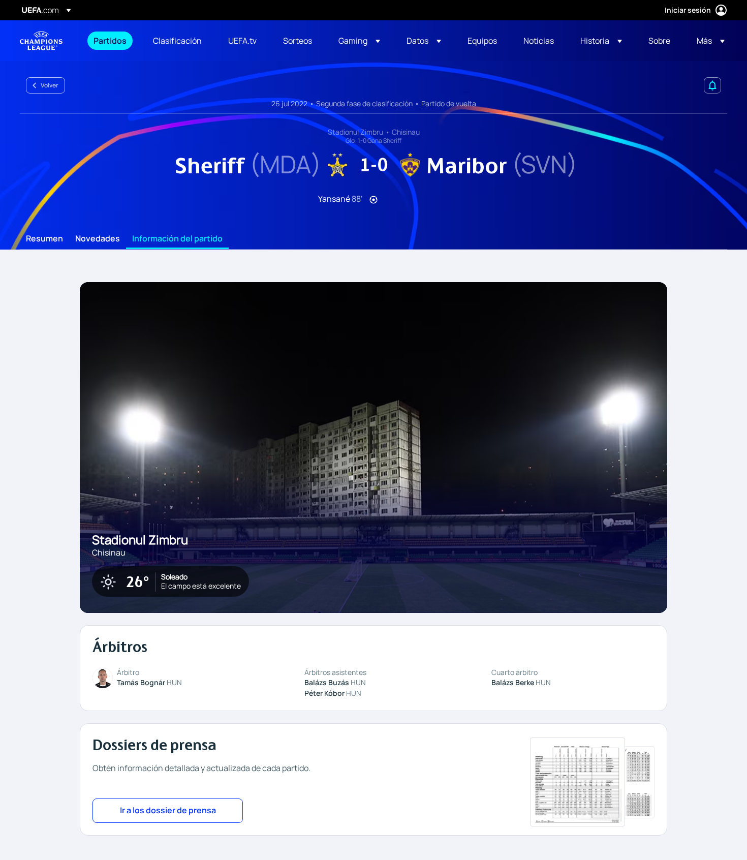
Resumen (44, 238)
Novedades (97, 238)
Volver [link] (49, 85)
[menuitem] (110, 40)
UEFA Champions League (41, 40)
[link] (110, 40)
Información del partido (177, 238)
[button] (359, 40)
